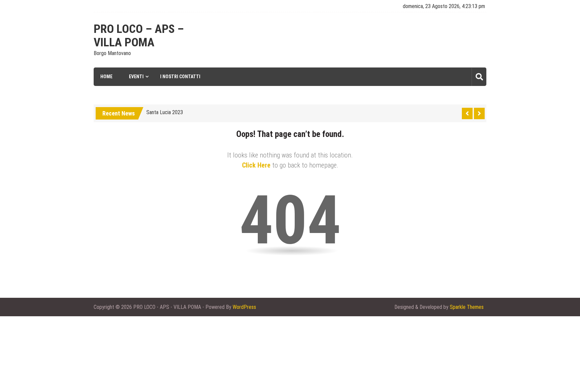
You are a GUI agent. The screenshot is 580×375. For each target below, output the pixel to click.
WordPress (244, 307)
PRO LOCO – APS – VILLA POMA (139, 35)
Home (106, 76)
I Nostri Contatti (180, 76)
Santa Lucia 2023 (164, 112)
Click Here (256, 165)
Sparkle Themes (467, 307)
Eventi (136, 76)
